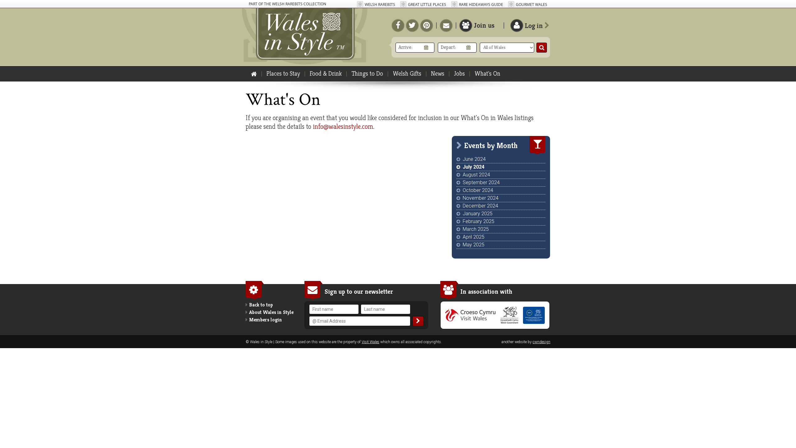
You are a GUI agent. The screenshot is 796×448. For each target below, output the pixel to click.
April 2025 (473, 237)
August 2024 (476, 175)
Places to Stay (283, 73)
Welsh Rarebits (380, 4)
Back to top (261, 304)
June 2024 (474, 159)
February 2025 (478, 221)
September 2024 (481, 182)
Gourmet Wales (531, 4)
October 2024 (478, 190)
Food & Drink (326, 73)
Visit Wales (370, 342)
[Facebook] (398, 25)
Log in (534, 25)
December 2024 (480, 206)
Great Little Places (427, 4)
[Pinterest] (426, 25)
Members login (265, 319)
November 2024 (480, 198)
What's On (487, 73)
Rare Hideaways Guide (481, 4)
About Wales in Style (271, 312)
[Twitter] (412, 25)
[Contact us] (446, 25)
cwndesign (541, 342)
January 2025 (478, 214)
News (437, 73)
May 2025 (473, 245)
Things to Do (367, 73)
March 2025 (476, 229)
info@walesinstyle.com (343, 126)
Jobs (459, 73)
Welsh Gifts (407, 73)
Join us (484, 25)
